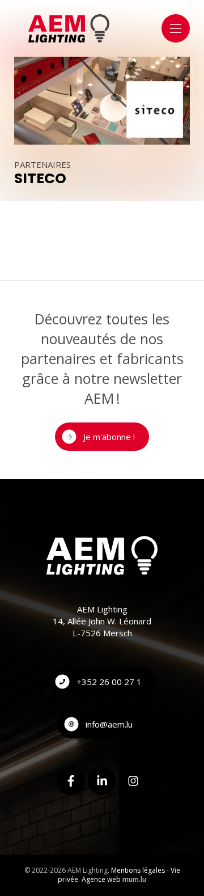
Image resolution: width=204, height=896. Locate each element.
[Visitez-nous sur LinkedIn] (102, 781)
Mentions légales (138, 870)
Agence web (101, 879)
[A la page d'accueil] (68, 28)
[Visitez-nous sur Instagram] (133, 781)
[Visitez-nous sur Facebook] (71, 781)
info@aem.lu (109, 724)
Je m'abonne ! (109, 436)
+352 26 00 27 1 (109, 681)
